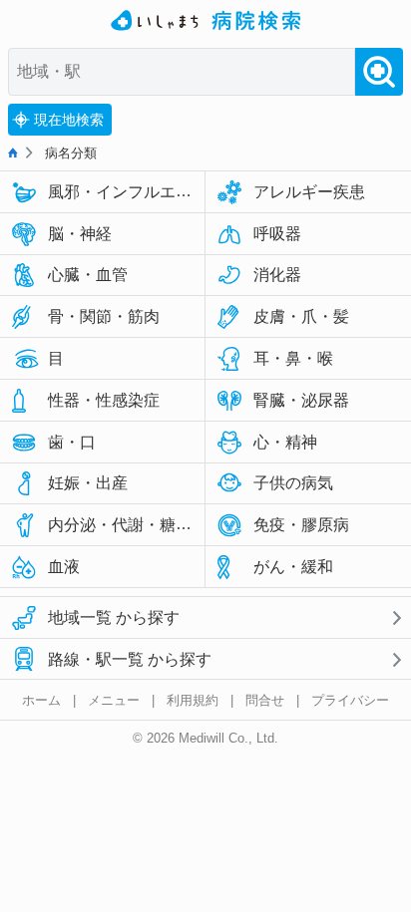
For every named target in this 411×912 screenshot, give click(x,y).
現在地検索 (69, 120)
